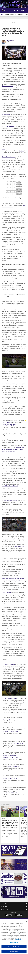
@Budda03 (6, 719)
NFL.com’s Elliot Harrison (8, 157)
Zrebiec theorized (6, 592)
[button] (14, 361)
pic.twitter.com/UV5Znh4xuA (10, 426)
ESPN (3, 149)
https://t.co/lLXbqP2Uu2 (9, 424)
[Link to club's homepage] (3, 10)
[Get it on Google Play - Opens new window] (18, 916)
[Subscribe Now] (14, 851)
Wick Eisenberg (10, 40)
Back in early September (8, 126)
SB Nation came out (10, 664)
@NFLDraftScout (7, 422)
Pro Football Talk (6, 114)
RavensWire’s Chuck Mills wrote (10, 486)
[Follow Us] (14, 892)
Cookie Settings (14, 942)
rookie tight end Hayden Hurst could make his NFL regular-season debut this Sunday (13, 449)
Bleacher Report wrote (7, 86)
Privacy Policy (18, 939)
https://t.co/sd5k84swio (13, 766)
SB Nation (21, 151)
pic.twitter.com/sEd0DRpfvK (10, 731)
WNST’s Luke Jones (19, 546)
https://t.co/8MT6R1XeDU (10, 778)
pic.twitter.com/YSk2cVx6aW (11, 757)
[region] (14, 936)
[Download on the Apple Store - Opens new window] (8, 915)
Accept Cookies (14, 951)
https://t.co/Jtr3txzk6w (18, 743)
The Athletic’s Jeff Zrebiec (10, 500)
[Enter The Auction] (14, 878)
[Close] (26, 921)
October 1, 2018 (7, 722)
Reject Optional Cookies (14, 946)
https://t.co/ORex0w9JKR (10, 755)
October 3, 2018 (17, 733)
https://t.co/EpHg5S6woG (10, 793)
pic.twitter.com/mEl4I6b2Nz (16, 719)
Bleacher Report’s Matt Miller (13, 383)
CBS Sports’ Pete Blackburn (12, 698)
